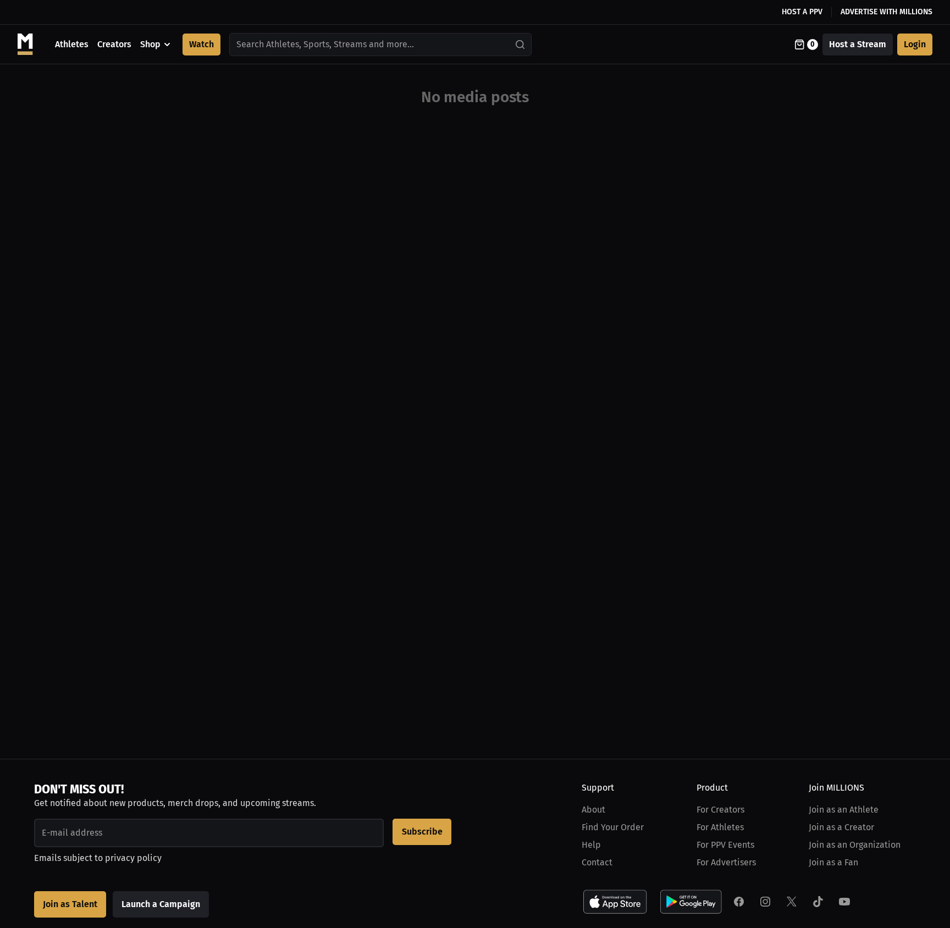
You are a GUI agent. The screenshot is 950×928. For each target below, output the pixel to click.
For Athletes (720, 827)
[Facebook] (739, 901)
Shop (150, 44)
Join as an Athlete (844, 809)
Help (591, 845)
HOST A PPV (802, 11)
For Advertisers (726, 862)
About (593, 809)
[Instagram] (765, 901)
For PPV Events (725, 845)
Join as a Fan (833, 862)
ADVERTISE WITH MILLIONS (886, 11)
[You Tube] (844, 901)
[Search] (521, 44)
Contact (597, 862)
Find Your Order (613, 827)
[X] (791, 901)
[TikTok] (818, 901)
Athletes (72, 44)
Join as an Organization (855, 845)
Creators (114, 44)
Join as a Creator (841, 827)
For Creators (720, 809)
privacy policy (133, 858)
